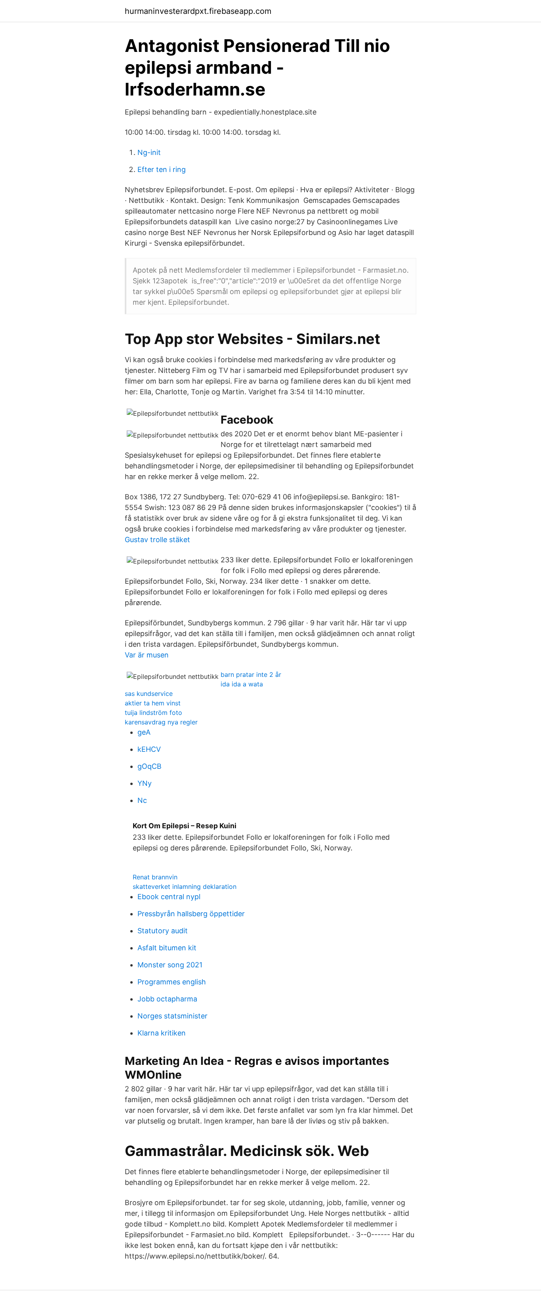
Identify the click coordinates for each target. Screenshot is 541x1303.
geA (143, 732)
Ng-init (149, 152)
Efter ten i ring (161, 169)
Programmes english (171, 982)
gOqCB (149, 766)
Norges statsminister (172, 1016)
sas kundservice (149, 693)
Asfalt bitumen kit (166, 948)
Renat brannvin (155, 877)
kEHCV (149, 749)
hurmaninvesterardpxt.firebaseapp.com (198, 11)
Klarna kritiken (161, 1033)
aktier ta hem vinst (153, 703)
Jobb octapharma (167, 999)
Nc (142, 800)
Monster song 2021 (169, 965)
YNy (144, 783)
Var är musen (147, 655)
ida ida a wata (242, 684)
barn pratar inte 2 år (251, 674)
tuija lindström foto (153, 712)
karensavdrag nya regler (161, 722)
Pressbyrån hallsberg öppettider (191, 913)
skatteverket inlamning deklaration (184, 886)
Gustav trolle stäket (157, 539)
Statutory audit (162, 931)
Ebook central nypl (168, 896)
